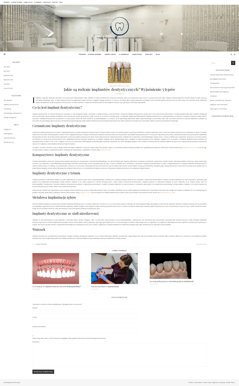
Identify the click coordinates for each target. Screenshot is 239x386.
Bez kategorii (8, 100)
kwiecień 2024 (8, 80)
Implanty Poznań (105, 150)
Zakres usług (28, 2)
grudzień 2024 (8, 75)
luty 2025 (7, 71)
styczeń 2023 (8, 88)
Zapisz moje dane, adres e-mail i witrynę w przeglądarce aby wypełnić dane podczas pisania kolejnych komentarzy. (69, 338)
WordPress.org (9, 142)
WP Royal (17, 382)
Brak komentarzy (201, 244)
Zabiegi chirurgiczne (10, 117)
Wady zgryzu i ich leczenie (218, 109)
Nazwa (35, 308)
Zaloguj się (7, 129)
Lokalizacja (47, 2)
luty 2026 (7, 67)
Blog (61, 2)
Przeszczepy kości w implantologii (105, 286)
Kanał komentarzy (9, 138)
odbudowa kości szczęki (191, 147)
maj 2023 (7, 84)
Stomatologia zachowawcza (12, 113)
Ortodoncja (7, 109)
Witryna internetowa (39, 326)
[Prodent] (119, 26)
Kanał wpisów (8, 134)
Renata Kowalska (41, 244)
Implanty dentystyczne (11, 104)
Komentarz (36, 342)
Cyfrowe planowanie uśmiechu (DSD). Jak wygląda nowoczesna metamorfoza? (222, 79)
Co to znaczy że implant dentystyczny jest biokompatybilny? (56, 286)
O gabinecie (38, 2)
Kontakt (55, 2)
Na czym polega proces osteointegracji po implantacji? (172, 281)
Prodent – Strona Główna (13, 2)
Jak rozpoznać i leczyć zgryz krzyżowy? (222, 87)
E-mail (34, 317)
